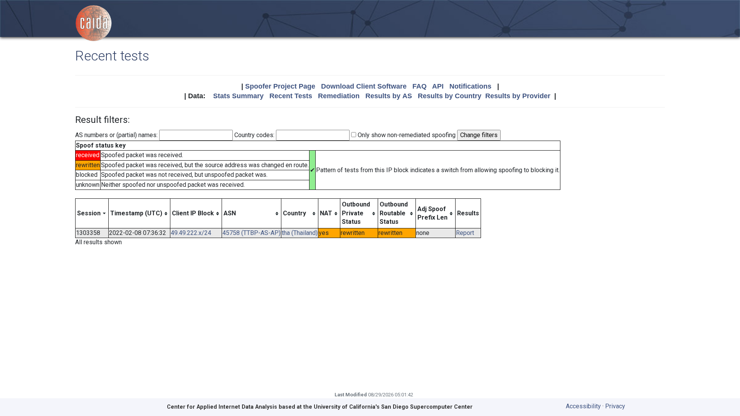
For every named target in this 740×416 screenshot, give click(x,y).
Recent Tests (290, 96)
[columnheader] (92, 213)
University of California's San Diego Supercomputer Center (393, 407)
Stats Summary (238, 96)
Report (465, 233)
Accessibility (583, 406)
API (438, 86)
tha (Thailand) (300, 233)
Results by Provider (517, 96)
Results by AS (388, 96)
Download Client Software (364, 86)
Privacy (615, 406)
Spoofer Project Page (280, 86)
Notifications (470, 86)
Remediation (339, 96)
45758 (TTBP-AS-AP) (251, 233)
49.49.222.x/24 (191, 233)
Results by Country (449, 96)
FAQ (419, 86)
